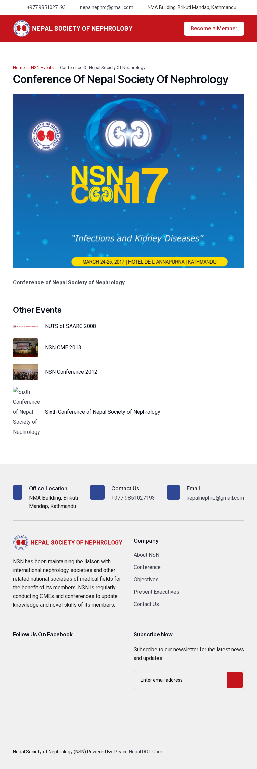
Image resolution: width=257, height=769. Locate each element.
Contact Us (146, 604)
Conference (147, 567)
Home (19, 67)
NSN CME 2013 (63, 347)
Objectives (146, 579)
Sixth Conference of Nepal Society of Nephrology (102, 412)
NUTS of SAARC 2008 (70, 326)
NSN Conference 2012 (71, 372)
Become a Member (214, 28)
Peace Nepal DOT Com (138, 751)
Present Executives (156, 592)
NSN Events (42, 67)
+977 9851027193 (46, 7)
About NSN (146, 555)
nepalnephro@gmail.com (106, 7)
